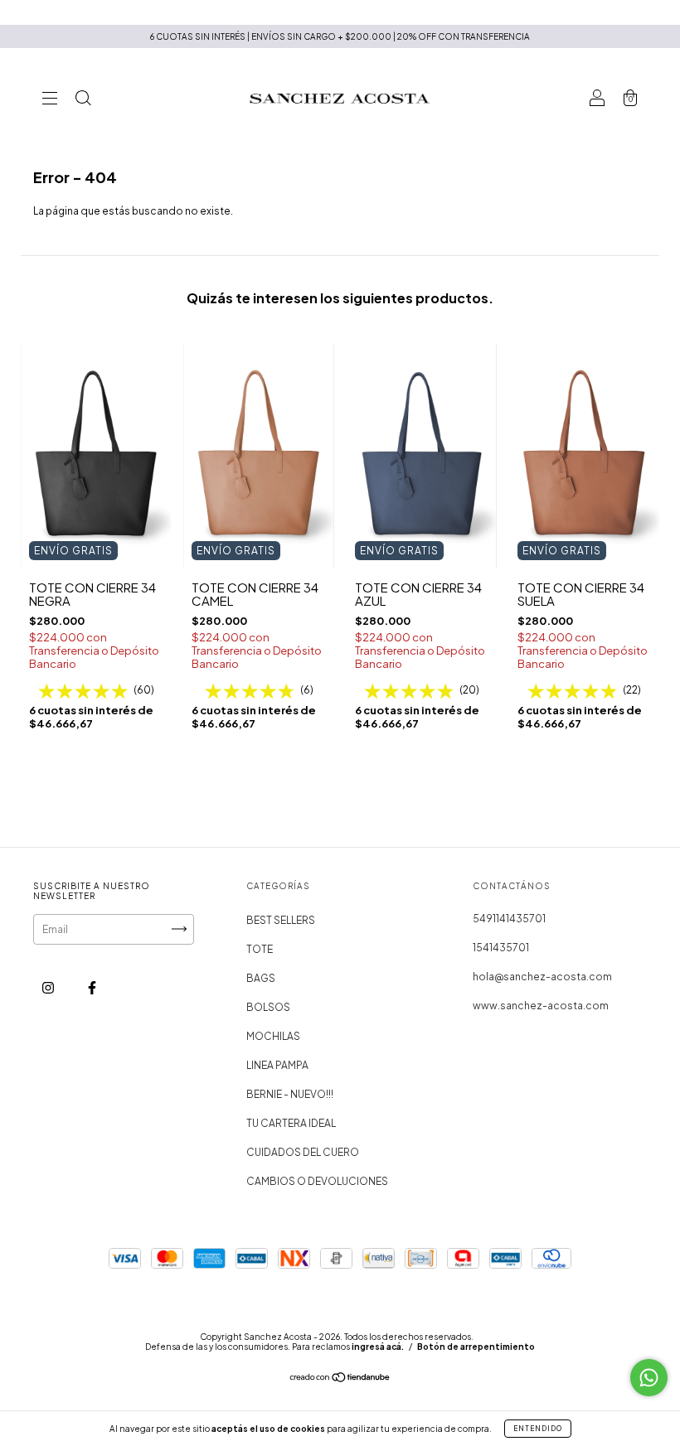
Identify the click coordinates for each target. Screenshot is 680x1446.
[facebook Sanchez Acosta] (92, 987)
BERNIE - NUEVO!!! (289, 1094)
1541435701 (501, 947)
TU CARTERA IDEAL (291, 1123)
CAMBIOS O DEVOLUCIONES (317, 1181)
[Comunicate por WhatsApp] (649, 1377)
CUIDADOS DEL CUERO (302, 1152)
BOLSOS (268, 1007)
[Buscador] (83, 100)
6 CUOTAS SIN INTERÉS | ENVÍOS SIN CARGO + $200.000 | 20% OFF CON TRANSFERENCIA (340, 36)
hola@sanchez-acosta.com (542, 976)
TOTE (259, 949)
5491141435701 (509, 918)
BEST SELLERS (280, 920)
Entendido (537, 1428)
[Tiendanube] (340, 1379)
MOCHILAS (273, 1036)
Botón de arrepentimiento (476, 1347)
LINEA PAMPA (277, 1065)
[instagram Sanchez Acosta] (49, 987)
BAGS (260, 978)
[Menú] (49, 100)
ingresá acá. (378, 1347)
